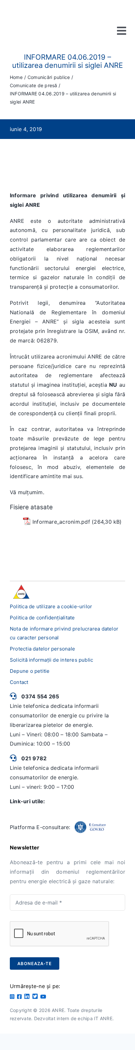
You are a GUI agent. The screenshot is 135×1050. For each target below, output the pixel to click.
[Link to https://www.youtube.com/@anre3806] (43, 996)
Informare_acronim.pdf (61, 521)
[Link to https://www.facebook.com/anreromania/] (19, 996)
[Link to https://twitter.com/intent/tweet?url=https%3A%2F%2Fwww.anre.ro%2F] (35, 996)
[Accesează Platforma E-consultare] (90, 827)
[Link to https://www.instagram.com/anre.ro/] (12, 996)
